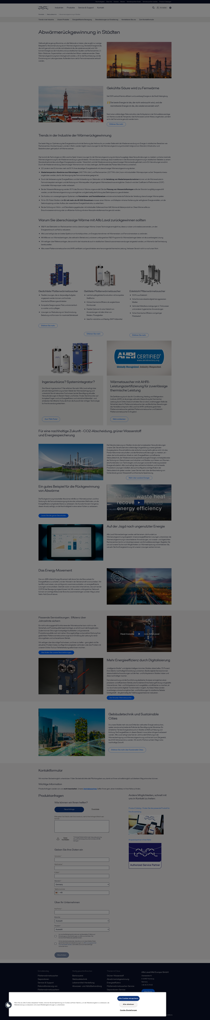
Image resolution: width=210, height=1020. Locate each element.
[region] (87, 1004)
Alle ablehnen (128, 1004)
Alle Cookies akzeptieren (128, 998)
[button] (8, 1005)
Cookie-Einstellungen (128, 1010)
